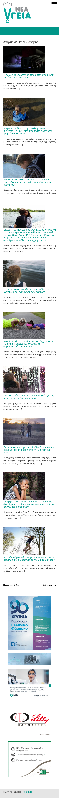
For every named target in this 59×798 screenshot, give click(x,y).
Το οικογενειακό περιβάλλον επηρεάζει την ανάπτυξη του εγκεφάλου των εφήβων (26, 290)
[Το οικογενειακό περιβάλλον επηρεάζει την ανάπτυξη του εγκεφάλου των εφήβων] (24, 287)
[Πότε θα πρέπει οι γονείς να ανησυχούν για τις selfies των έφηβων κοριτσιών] (24, 393)
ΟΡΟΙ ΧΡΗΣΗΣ (26, 792)
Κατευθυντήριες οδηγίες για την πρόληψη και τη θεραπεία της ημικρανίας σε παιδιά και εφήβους (29, 558)
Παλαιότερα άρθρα (11, 585)
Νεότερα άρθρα (49, 585)
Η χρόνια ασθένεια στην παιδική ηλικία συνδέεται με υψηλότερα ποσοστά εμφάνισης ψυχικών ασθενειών (27, 131)
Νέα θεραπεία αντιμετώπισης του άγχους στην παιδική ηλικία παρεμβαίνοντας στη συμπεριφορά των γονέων (28, 344)
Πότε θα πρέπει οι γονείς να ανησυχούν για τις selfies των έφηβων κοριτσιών (28, 396)
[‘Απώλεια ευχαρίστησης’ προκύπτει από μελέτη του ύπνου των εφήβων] (24, 72)
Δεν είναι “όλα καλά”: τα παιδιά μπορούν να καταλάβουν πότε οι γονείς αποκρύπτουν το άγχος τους (27, 182)
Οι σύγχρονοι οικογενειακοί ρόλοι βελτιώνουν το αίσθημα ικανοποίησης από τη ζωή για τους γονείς (29, 450)
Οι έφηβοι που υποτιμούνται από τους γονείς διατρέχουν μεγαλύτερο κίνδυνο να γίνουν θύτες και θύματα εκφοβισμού (29, 504)
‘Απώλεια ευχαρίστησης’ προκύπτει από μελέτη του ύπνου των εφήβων (28, 76)
